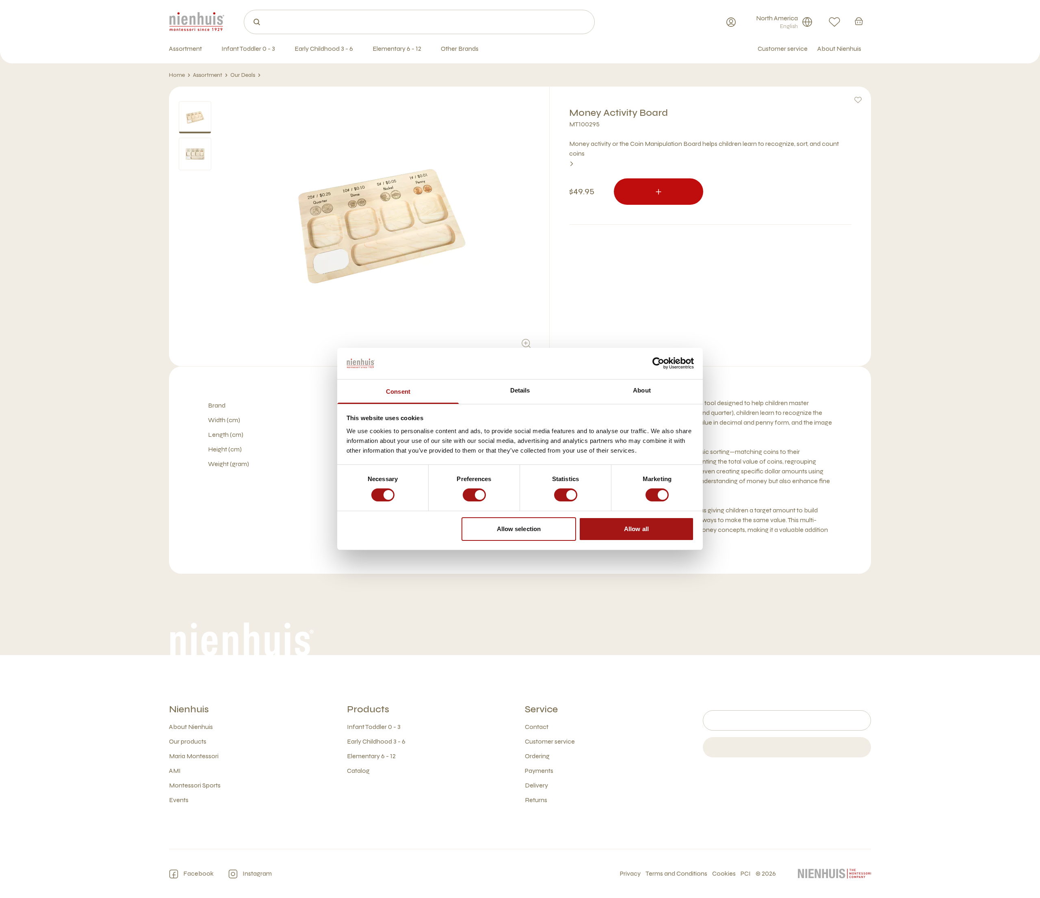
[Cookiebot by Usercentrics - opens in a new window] (658, 363)
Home (177, 75)
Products (368, 709)
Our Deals (242, 75)
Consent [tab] (398, 391)
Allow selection (519, 528)
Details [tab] (520, 390)
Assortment (207, 75)
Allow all (636, 528)
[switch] (474, 494)
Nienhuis (189, 709)
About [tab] (642, 390)
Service (541, 709)
